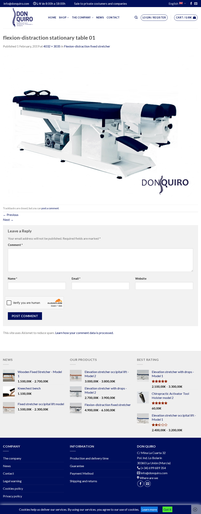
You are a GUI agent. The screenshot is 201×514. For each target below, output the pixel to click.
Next (8, 219)
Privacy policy (12, 496)
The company (81, 17)
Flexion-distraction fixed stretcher (87, 46)
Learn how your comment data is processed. (84, 333)
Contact (113, 17)
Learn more (149, 509)
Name (12, 278)
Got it (167, 509)
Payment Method (81, 473)
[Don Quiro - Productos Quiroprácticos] (22, 17)
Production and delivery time (89, 458)
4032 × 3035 (51, 46)
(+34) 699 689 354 (153, 468)
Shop (62, 17)
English (173, 3)
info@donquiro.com (153, 473)
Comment (15, 245)
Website (140, 278)
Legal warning (12, 481)
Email (76, 278)
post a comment (50, 208)
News (100, 17)
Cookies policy (13, 488)
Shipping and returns (83, 481)
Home (52, 17)
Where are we (148, 478)
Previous (10, 215)
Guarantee (77, 466)
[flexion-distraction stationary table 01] (100, 126)
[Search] (136, 17)
